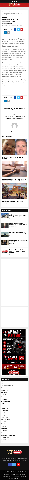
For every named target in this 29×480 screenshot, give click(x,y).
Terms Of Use (23, 476)
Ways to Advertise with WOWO (18, 474)
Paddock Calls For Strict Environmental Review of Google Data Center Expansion (18, 225)
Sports (3, 433)
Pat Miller (3, 424)
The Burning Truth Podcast (8, 435)
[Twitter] (14, 464)
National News (4, 417)
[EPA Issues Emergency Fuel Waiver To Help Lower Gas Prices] (5, 234)
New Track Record (5, 419)
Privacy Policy (16, 476)
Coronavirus (4, 388)
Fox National (4, 399)
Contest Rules (5, 476)
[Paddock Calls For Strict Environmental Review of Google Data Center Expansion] (5, 225)
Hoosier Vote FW (5, 406)
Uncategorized (5, 437)
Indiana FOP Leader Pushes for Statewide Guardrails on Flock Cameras (18, 251)
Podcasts (3, 426)
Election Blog (4, 390)
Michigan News (5, 415)
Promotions (4, 428)
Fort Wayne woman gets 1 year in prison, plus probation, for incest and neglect (14, 180)
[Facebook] (10, 464)
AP (2, 383)
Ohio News (4, 421)
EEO (10, 476)
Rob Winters (4, 430)
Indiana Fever (4, 408)
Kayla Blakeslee (7, 25)
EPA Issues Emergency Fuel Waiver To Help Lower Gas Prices (18, 233)
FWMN (2, 403)
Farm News (4, 392)
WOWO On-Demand (6, 442)
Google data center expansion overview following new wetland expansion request (18, 215)
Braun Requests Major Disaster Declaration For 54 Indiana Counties (18, 242)
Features (3, 397)
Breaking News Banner (7, 385)
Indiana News (4, 410)
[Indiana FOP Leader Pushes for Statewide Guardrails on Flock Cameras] (5, 251)
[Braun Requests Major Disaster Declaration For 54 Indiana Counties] (5, 242)
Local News (5, 17)
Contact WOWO (6, 474)
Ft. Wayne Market (5, 401)
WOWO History (5, 439)
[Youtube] (18, 464)
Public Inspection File (13, 478)
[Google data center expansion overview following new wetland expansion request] (5, 215)
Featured (3, 394)
